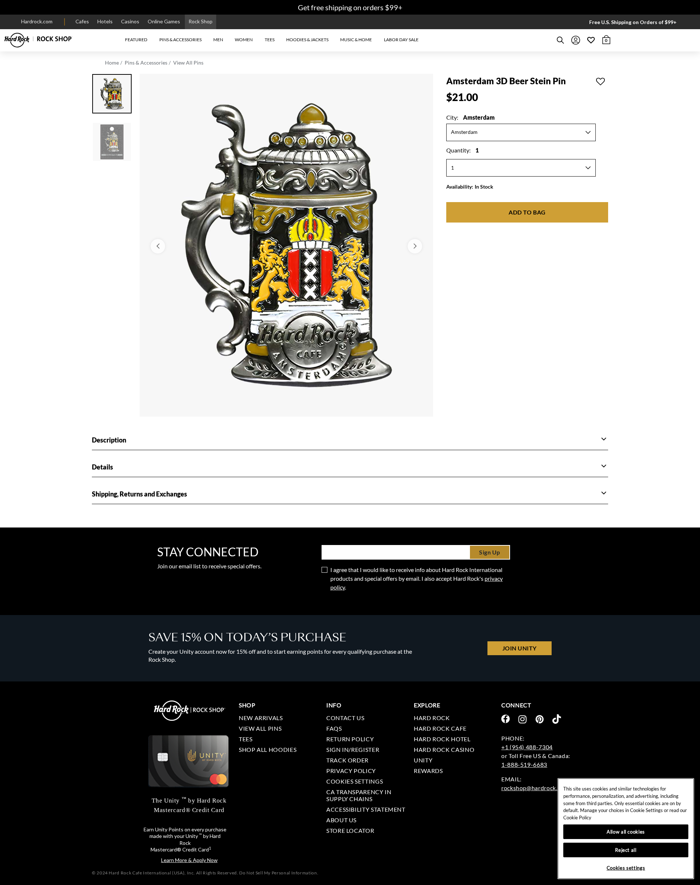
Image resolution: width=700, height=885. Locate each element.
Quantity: (462, 150)
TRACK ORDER (347, 760)
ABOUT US (341, 819)
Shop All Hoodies (267, 749)
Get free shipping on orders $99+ (350, 7)
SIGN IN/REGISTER (352, 749)
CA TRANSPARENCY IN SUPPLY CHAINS (359, 795)
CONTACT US (345, 717)
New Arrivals (261, 717)
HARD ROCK (432, 717)
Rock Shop (200, 21)
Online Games (164, 21)
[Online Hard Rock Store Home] (38, 40)
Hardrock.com (36, 21)
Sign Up (489, 552)
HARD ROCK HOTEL (442, 738)
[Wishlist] (591, 40)
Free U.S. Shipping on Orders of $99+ (633, 22)
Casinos (130, 21)
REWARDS (428, 770)
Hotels (105, 21)
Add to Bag (527, 212)
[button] (136, 40)
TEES (246, 738)
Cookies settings (354, 781)
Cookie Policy (577, 817)
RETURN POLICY (350, 738)
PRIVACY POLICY (351, 770)
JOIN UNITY (519, 648)
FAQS (334, 728)
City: (470, 117)
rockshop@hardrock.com (534, 787)
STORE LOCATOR (350, 830)
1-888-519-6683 (524, 764)
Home (112, 62)
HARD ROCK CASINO (444, 749)
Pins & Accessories (146, 62)
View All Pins (188, 62)
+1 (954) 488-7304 (527, 746)
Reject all (626, 850)
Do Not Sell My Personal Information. (278, 873)
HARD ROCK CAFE (440, 728)
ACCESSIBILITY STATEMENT (365, 809)
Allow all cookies (626, 832)
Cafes (82, 21)
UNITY (423, 760)
